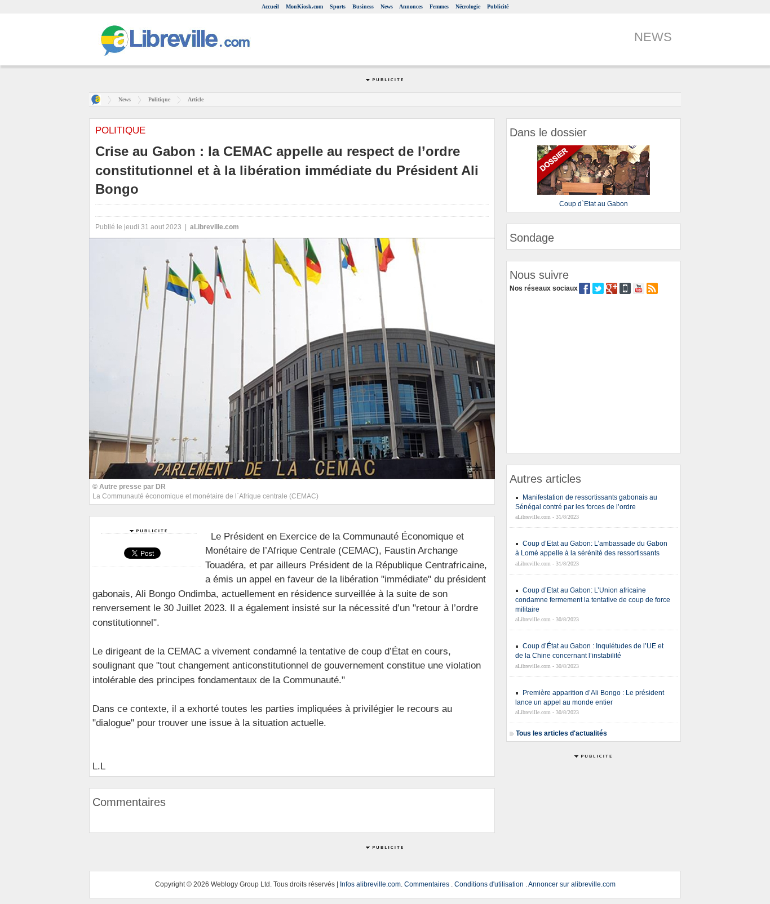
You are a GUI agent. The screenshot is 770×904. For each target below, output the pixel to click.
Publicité (497, 6)
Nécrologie (467, 6)
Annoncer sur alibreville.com (572, 884)
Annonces (411, 6)
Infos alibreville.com (370, 884)
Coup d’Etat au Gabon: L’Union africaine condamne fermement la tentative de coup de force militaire (592, 599)
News (386, 6)
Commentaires (426, 884)
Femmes (439, 6)
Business (363, 6)
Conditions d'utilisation (489, 884)
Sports (338, 6)
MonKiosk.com (304, 6)
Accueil (270, 6)
